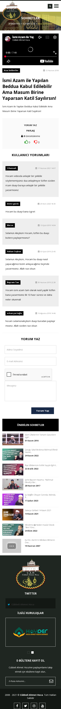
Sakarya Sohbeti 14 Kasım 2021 (38, 510)
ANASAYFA (14, 23)
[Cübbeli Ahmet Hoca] (11, 10)
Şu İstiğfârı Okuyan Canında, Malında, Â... (40, 496)
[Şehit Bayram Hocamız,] (13, 484)
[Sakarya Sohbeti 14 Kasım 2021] (13, 514)
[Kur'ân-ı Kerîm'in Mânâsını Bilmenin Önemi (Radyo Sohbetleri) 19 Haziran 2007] (13, 546)
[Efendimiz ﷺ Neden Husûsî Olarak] (13, 529)
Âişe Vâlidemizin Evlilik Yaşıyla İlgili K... (41, 465)
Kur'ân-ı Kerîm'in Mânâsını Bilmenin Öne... (40, 541)
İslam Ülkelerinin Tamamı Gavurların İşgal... (40, 436)
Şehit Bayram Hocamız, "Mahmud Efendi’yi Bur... (39, 481)
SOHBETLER (29, 23)
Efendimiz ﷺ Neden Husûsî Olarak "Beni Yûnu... (39, 526)
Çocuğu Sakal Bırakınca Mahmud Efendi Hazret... (41, 451)
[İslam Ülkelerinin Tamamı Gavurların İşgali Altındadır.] (13, 439)
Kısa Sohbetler (45, 23)
